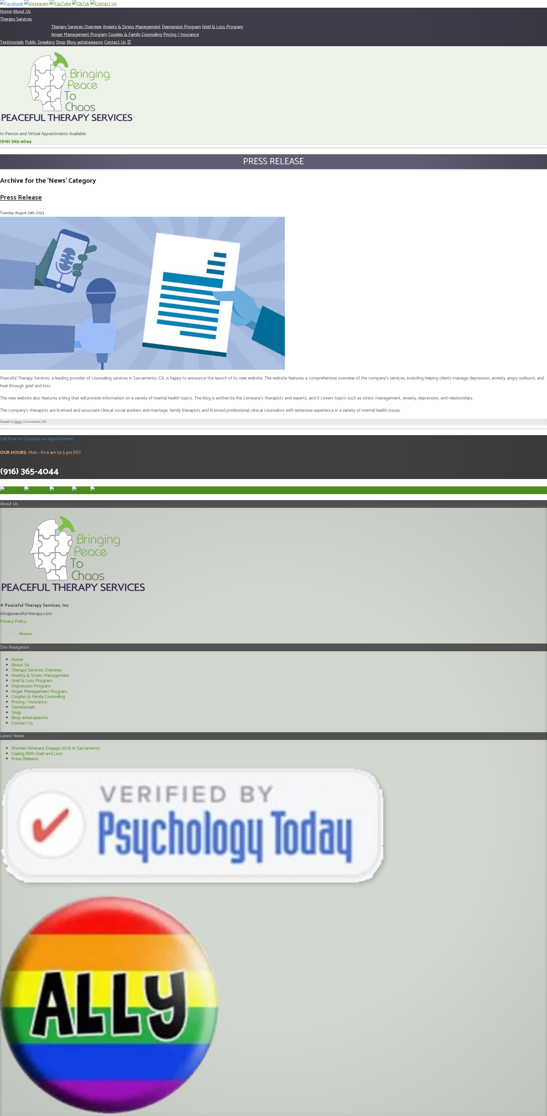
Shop (61, 42)
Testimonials (12, 42)
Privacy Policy (13, 621)
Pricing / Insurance (181, 34)
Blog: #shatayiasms (85, 42)
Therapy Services (16, 19)
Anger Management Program (79, 34)
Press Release (21, 197)
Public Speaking (40, 42)
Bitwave (25, 634)
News (18, 422)
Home (6, 11)
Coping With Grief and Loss (37, 754)
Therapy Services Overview (76, 27)
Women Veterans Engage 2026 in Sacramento (55, 748)
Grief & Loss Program (222, 27)
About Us (22, 11)
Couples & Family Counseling (135, 34)
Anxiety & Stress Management (132, 27)
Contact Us (115, 42)
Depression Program (181, 27)
